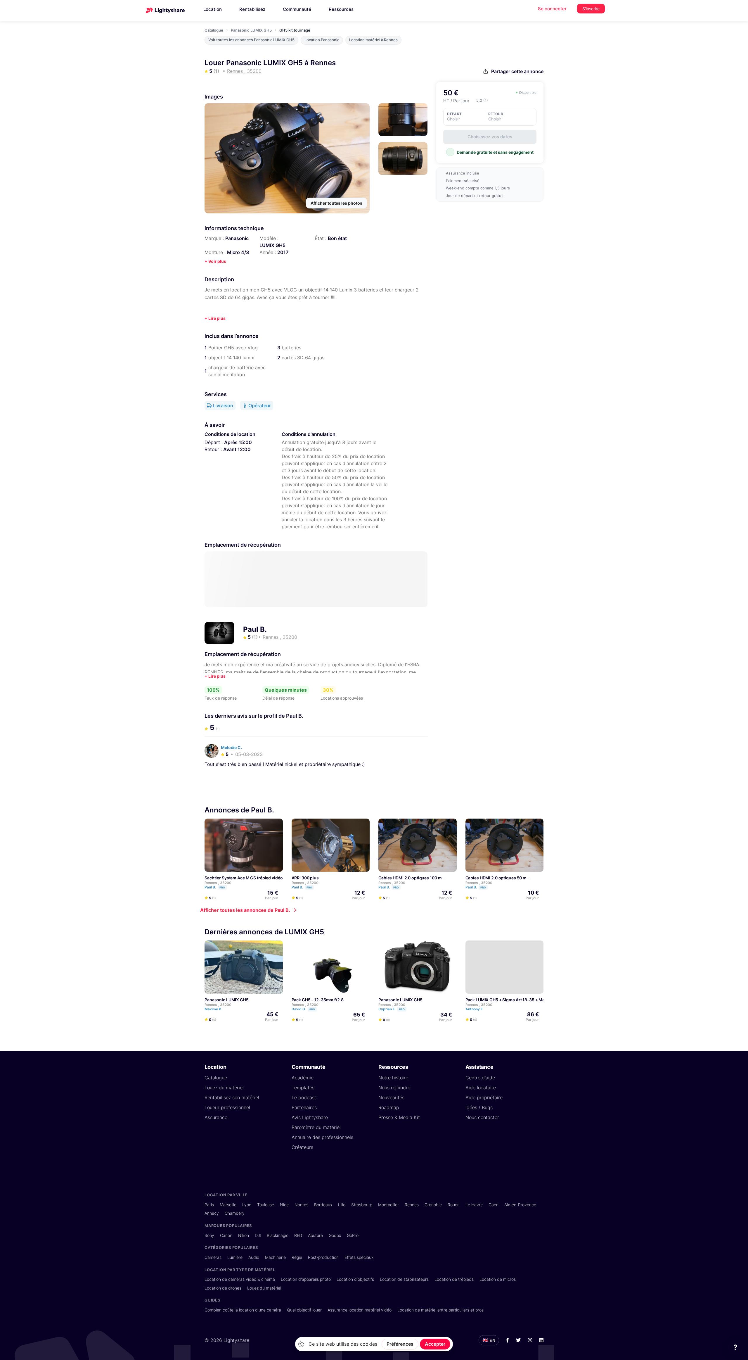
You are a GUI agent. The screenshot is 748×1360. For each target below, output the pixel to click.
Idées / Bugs (479, 1107)
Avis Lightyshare (310, 1117)
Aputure (315, 1235)
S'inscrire (591, 8)
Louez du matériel (224, 1087)
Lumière (235, 1257)
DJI (258, 1235)
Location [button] (212, 9)
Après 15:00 (238, 442)
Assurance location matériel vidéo (360, 1309)
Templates (303, 1087)
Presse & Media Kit (399, 1117)
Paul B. (255, 629)
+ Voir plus (215, 261)
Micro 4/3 (238, 252)
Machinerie (275, 1257)
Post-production (323, 1257)
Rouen (454, 1204)
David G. (303, 1009)
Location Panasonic (321, 40)
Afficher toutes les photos (336, 203)
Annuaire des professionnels (322, 1137)
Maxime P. (214, 1009)
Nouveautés (391, 1097)
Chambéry (235, 1213)
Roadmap (388, 1107)
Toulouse (265, 1204)
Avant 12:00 (237, 449)
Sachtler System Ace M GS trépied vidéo (244, 877)
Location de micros (497, 1279)
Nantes (301, 1204)
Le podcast (304, 1097)
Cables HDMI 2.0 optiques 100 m (409, 877)
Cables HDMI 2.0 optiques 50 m (496, 877)
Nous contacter (482, 1117)
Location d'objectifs (355, 1279)
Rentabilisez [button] (252, 9)
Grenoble (433, 1204)
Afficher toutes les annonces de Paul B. (245, 910)
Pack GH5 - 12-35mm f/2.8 (318, 999)
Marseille (228, 1204)
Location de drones (223, 1287)
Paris (209, 1204)
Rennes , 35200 (218, 883)
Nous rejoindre (394, 1087)
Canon (226, 1235)
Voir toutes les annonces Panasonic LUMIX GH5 (251, 40)
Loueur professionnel (227, 1107)
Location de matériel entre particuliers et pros (440, 1309)
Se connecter (552, 8)
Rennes (412, 1204)
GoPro (353, 1235)
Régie (297, 1257)
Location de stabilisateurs (404, 1279)
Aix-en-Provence (520, 1204)
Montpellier (388, 1204)
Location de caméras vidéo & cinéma (240, 1279)
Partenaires (304, 1107)
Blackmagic (277, 1235)
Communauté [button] (297, 9)
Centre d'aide (480, 1078)
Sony (209, 1235)
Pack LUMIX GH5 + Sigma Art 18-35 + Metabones (513, 999)
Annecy (212, 1213)
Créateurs (302, 1147)
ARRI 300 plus (305, 877)
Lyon (246, 1204)
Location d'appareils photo (306, 1279)
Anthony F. (474, 1009)
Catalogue (214, 30)
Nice (284, 1204)
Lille (341, 1204)
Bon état (337, 238)
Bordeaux (323, 1204)
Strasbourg (361, 1204)
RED (298, 1235)
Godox (335, 1235)
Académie (303, 1078)
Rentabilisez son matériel (232, 1097)
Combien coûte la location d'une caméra (243, 1309)
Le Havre (474, 1204)
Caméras (213, 1257)
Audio (253, 1257)
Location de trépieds (454, 1279)
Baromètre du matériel (316, 1127)
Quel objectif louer (304, 1309)
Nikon (243, 1235)
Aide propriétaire (484, 1097)
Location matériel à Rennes (373, 40)
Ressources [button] (341, 9)
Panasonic (237, 238)
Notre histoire (393, 1078)
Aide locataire (480, 1087)
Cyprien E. (391, 1009)
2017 (282, 252)
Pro (222, 887)
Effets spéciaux (358, 1257)
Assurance (216, 1117)
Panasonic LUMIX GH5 (251, 30)
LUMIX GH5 (272, 245)
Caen (493, 1204)
